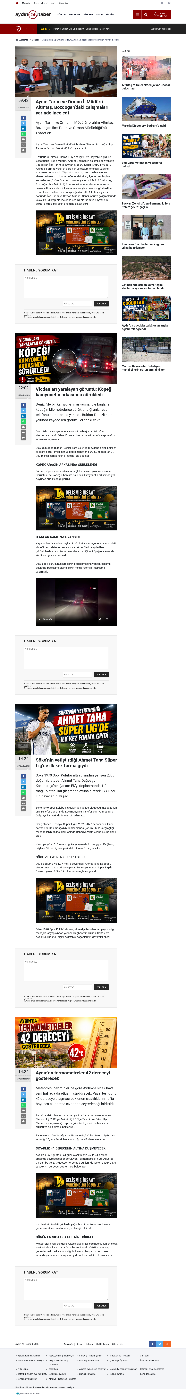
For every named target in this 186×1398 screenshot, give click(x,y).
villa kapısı (23, 1369)
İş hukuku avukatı (57, 1374)
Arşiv (53, 3)
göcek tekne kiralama (29, 1355)
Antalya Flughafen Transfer (62, 1379)
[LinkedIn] (23, 128)
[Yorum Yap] (23, 150)
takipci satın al (117, 1374)
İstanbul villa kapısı (149, 1360)
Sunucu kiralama (87, 1374)
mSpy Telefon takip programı (58, 1362)
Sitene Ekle (63, 3)
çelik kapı (53, 1369)
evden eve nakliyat (27, 1379)
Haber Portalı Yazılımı (30, 1393)
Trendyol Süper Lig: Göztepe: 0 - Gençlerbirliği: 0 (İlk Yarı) (81, 28)
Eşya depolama (147, 1374)
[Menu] (137, 15)
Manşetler (26, 3)
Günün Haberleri (41, 3)
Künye (79, 1344)
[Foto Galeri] (169, 2)
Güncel (61, 14)
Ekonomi (75, 14)
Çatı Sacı (144, 1355)
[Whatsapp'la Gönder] (23, 134)
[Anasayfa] (17, 3)
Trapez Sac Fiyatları (120, 1355)
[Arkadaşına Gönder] (23, 139)
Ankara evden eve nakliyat (92, 1369)
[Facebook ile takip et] (152, 1344)
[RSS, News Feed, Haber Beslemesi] (167, 1344)
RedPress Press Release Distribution (34, 1387)
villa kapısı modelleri (89, 1360)
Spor (99, 14)
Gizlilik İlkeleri (102, 1344)
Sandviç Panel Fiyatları (90, 1355)
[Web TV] (162, 2)
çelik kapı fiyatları (118, 1360)
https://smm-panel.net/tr (61, 1355)
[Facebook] (23, 118)
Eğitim (110, 14)
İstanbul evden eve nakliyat (123, 1369)
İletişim (89, 1344)
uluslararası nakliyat (64, 1387)
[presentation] (25, 29)
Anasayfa (68, 1344)
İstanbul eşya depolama (152, 1369)
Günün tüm (161, 28)
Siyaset (88, 14)
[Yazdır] (23, 144)
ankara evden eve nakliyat (31, 1360)
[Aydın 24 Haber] (33, 14)
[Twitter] (23, 123)
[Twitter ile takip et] (159, 1344)
